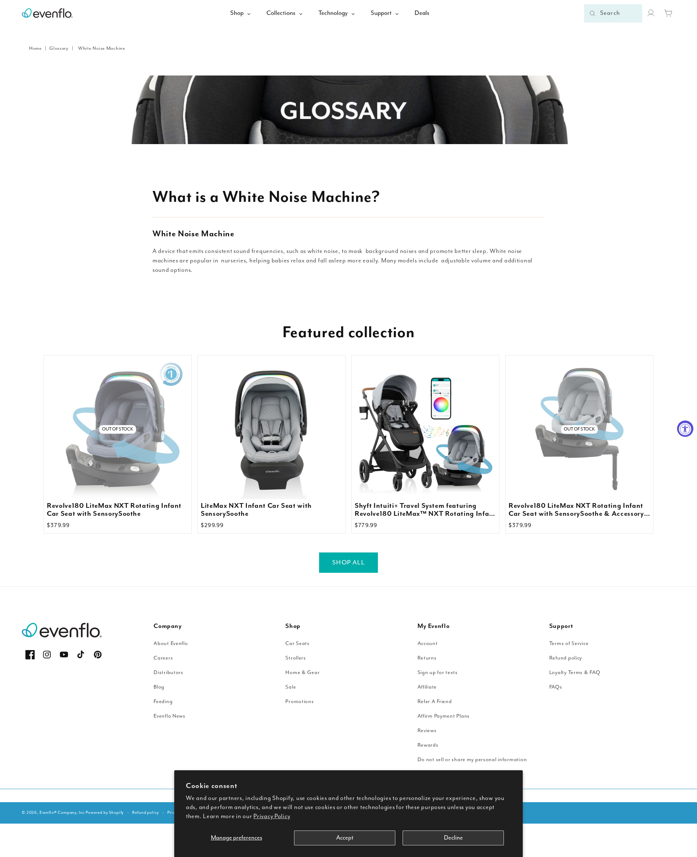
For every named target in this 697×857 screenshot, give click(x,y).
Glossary (59, 48)
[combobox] (613, 13)
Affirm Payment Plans (443, 716)
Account (427, 643)
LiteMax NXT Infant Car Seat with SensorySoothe (256, 510)
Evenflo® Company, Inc (62, 812)
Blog (159, 687)
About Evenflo (171, 643)
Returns (427, 658)
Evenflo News (170, 716)
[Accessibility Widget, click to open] (685, 428)
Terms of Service (569, 643)
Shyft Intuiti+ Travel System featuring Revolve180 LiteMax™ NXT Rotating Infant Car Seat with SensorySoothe (425, 510)
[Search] (592, 13)
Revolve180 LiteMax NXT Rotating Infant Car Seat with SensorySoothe (114, 510)
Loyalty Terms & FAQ (574, 672)
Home (35, 48)
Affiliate (427, 687)
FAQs (555, 687)
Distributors (168, 672)
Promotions (299, 701)
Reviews (427, 730)
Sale (290, 687)
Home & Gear (302, 672)
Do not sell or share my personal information (472, 759)
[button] (668, 13)
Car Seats (297, 643)
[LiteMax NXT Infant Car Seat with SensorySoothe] (271, 429)
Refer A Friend (434, 701)
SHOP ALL (348, 562)
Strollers (295, 658)
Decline (453, 837)
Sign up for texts (437, 672)
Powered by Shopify (105, 812)
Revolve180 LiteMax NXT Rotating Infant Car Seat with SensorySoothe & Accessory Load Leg (576, 510)
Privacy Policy (271, 816)
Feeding (163, 701)
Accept (344, 837)
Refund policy (565, 658)
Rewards (428, 745)
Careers (163, 658)
